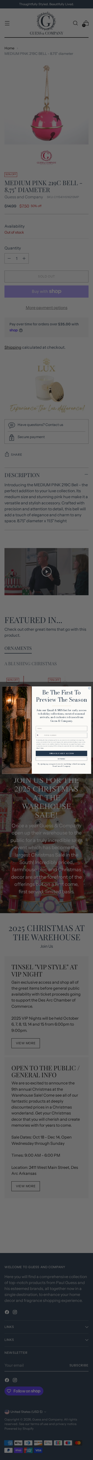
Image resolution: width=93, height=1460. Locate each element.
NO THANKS (61, 759)
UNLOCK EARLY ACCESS (61, 753)
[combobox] (39, 735)
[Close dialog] (89, 688)
